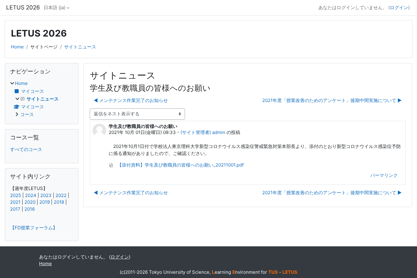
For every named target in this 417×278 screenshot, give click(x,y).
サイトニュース (80, 47)
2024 (30, 195)
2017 (15, 209)
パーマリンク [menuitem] (384, 175)
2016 (29, 209)
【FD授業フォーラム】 (33, 227)
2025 (15, 195)
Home (17, 47)
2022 (61, 195)
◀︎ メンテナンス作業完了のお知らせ (131, 100)
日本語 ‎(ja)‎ (54, 7)
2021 (15, 202)
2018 (59, 202)
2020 (29, 202)
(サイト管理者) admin (202, 132)
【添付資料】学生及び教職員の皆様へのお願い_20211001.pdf (180, 165)
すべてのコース (26, 149)
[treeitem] (41, 99)
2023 (46, 195)
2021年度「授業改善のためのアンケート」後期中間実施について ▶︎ (332, 100)
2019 (44, 202)
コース (27, 114)
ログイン (399, 7)
